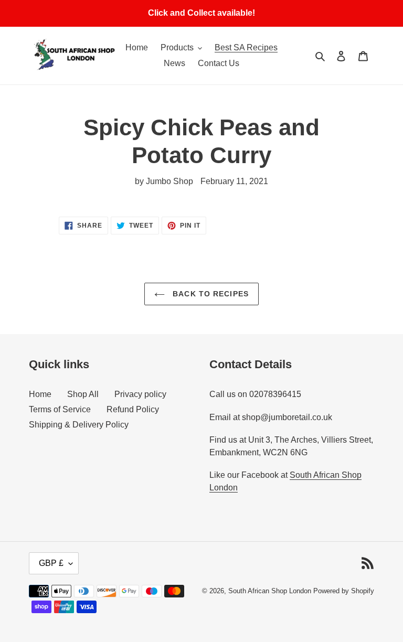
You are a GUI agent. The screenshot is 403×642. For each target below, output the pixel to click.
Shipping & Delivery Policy (79, 424)
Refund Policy (133, 409)
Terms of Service (60, 409)
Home (40, 394)
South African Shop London (269, 591)
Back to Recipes (209, 294)
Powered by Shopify (343, 591)
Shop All (83, 394)
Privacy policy (140, 394)
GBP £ (51, 563)
